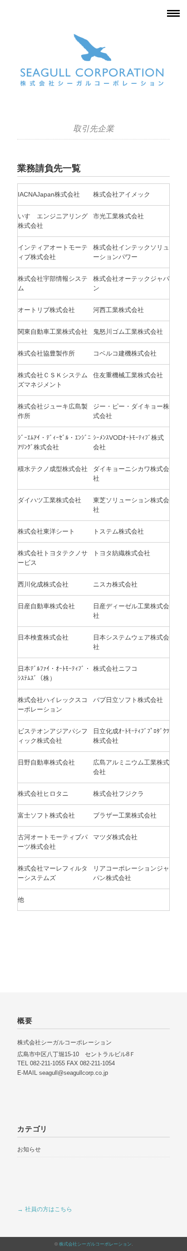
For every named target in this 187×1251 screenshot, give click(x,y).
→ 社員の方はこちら (44, 1209)
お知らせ (29, 1149)
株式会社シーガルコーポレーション (95, 1243)
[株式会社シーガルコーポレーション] (93, 37)
